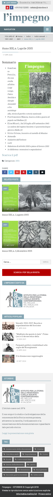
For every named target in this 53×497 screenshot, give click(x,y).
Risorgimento (41, 470)
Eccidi (8, 459)
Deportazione (30, 454)
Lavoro (32, 465)
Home (20, 36)
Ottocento (10, 470)
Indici (28, 36)
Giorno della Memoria (14, 465)
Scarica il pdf (10, 155)
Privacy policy (44, 494)
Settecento (38, 475)
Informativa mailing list (26, 494)
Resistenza (25, 470)
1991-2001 (9, 39)
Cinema (40, 449)
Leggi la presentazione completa (18, 433)
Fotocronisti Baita (24, 459)
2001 (19, 39)
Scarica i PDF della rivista (27, 272)
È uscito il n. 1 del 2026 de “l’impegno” (34, 3)
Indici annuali (39, 36)
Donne (45, 454)
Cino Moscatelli (12, 454)
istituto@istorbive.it (39, 8)
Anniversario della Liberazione (18, 449)
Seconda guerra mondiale (16, 475)
